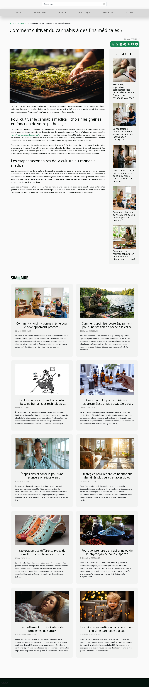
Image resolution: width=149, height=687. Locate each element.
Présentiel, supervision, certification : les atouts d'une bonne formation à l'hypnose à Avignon (123, 91)
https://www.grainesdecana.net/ (25, 135)
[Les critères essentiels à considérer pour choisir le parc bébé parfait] (107, 606)
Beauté (62, 12)
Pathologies (40, 12)
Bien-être (108, 12)
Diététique (84, 12)
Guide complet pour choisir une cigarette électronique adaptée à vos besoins (107, 403)
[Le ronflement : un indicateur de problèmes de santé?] (42, 606)
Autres (129, 12)
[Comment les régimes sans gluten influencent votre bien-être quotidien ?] (124, 237)
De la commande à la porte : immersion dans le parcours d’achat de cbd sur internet (124, 176)
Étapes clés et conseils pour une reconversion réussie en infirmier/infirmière (42, 477)
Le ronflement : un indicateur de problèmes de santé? (42, 629)
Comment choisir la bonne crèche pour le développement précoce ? (124, 216)
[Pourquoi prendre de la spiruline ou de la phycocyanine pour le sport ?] (107, 530)
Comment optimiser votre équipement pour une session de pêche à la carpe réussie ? (107, 326)
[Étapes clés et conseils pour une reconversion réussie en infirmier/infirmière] (42, 453)
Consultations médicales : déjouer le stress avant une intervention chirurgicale (123, 134)
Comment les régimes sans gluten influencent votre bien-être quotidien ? (124, 255)
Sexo (18, 12)
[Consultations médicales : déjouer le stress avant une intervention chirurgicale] (124, 114)
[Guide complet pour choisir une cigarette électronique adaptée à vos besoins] (107, 379)
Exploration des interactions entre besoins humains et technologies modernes (42, 403)
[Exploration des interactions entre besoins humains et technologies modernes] (42, 379)
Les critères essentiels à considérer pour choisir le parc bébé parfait (107, 629)
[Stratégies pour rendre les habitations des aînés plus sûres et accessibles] (107, 453)
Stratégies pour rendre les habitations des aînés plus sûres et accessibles (107, 475)
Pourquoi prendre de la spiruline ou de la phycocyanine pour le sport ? (107, 552)
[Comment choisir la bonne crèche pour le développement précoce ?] (124, 198)
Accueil (13, 23)
